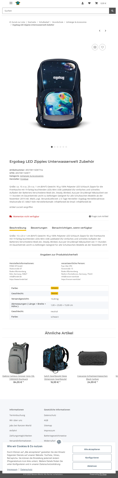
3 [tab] (57, 147)
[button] (82, 3)
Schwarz (55, 288)
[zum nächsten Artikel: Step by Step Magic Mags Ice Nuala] (106, 31)
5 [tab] (63, 147)
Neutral (54, 293)
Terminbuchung (17, 415)
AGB (46, 420)
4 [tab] (60, 147)
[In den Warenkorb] (11, 40)
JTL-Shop (103, 474)
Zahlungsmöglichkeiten (20, 435)
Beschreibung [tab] (17, 227)
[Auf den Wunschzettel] (102, 47)
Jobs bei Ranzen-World (20, 425)
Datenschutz (26, 469)
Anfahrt (13, 430)
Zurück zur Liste (18, 22)
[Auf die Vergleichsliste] (95, 47)
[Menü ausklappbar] (10, 2)
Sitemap (48, 425)
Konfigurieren (92, 457)
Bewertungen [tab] (39, 227)
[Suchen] (112, 11)
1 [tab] (52, 147)
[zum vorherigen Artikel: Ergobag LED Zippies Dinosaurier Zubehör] (100, 31)
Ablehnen (92, 466)
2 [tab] (55, 147)
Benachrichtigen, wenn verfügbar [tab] (72, 227)
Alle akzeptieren (92, 449)
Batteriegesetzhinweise (55, 435)
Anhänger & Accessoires (31, 176)
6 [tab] (66, 147)
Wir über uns (15, 420)
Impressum (12, 469)
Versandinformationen (20, 440)
